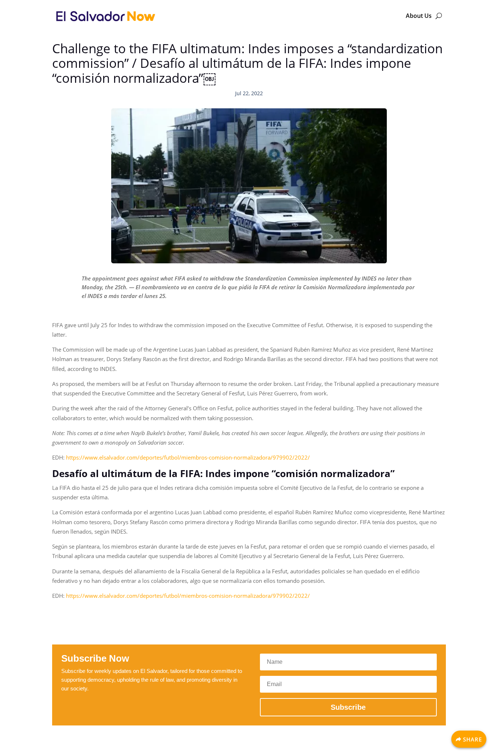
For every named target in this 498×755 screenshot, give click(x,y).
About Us (419, 16)
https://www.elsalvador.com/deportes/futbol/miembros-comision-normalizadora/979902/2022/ (188, 457)
